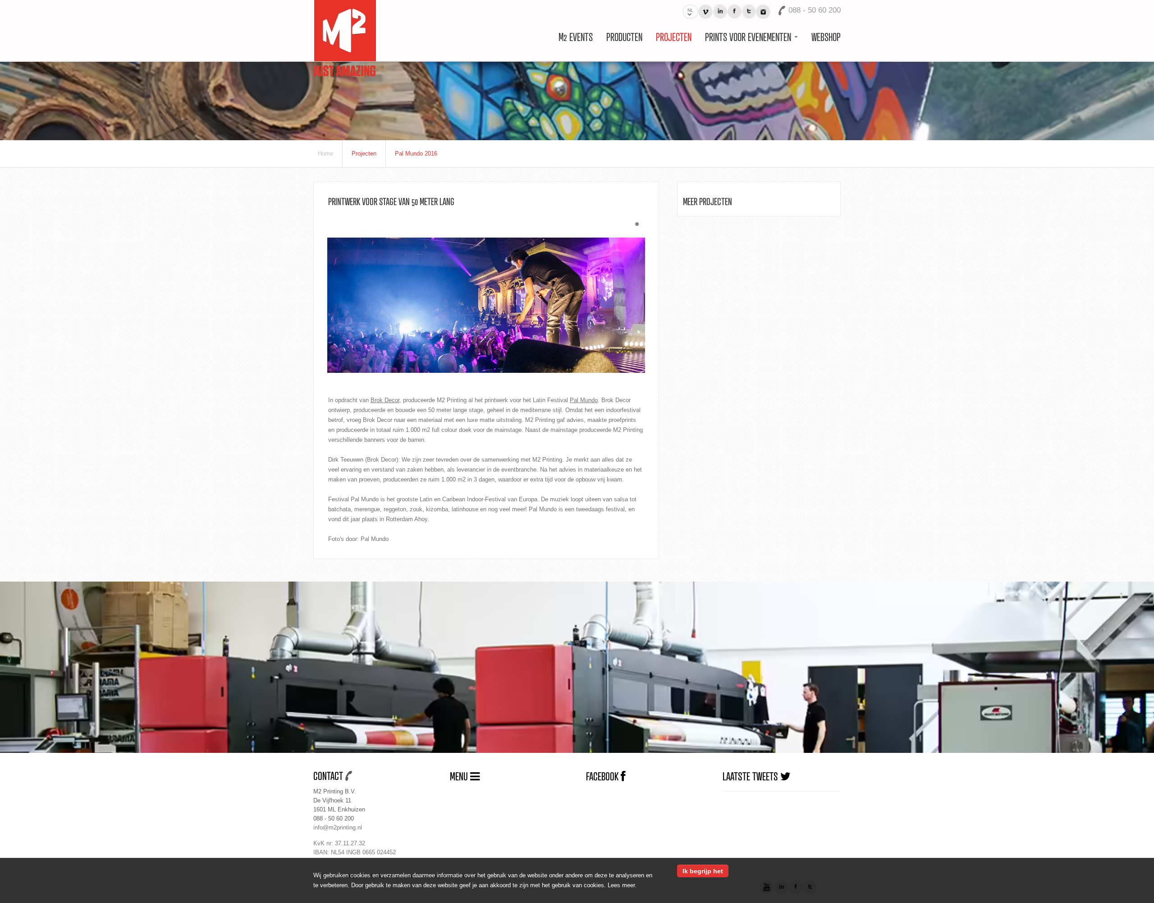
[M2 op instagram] (763, 12)
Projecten (673, 37)
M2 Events (576, 37)
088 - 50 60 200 (333, 818)
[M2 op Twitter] (749, 11)
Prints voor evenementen (749, 37)
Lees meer (621, 885)
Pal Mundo (584, 400)
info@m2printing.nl (337, 827)
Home (325, 153)
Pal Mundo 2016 (416, 153)
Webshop (826, 37)
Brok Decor (385, 400)
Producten (624, 37)
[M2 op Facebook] (734, 11)
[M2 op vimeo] (705, 12)
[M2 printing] (344, 37)
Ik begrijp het (702, 871)
